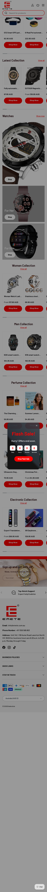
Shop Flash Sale (23, 459)
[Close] (36, 425)
